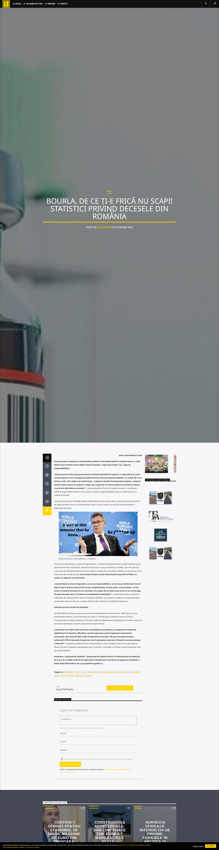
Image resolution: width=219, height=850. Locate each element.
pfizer (57, 721)
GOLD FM (124, 717)
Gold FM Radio (104, 248)
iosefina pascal (135, 717)
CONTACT (64, 3)
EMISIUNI (51, 3)
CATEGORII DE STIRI (34, 3)
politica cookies (33, 847)
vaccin (89, 721)
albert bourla (69, 717)
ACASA (18, 3)
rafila (63, 721)
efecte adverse (93, 717)
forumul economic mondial (109, 717)
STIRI (109, 214)
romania (70, 721)
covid (84, 717)
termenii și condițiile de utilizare (131, 845)
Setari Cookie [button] (198, 846)
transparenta (79, 721)
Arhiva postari (120, 733)
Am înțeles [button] (211, 846)
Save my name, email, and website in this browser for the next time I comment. (99, 804)
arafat (78, 717)
